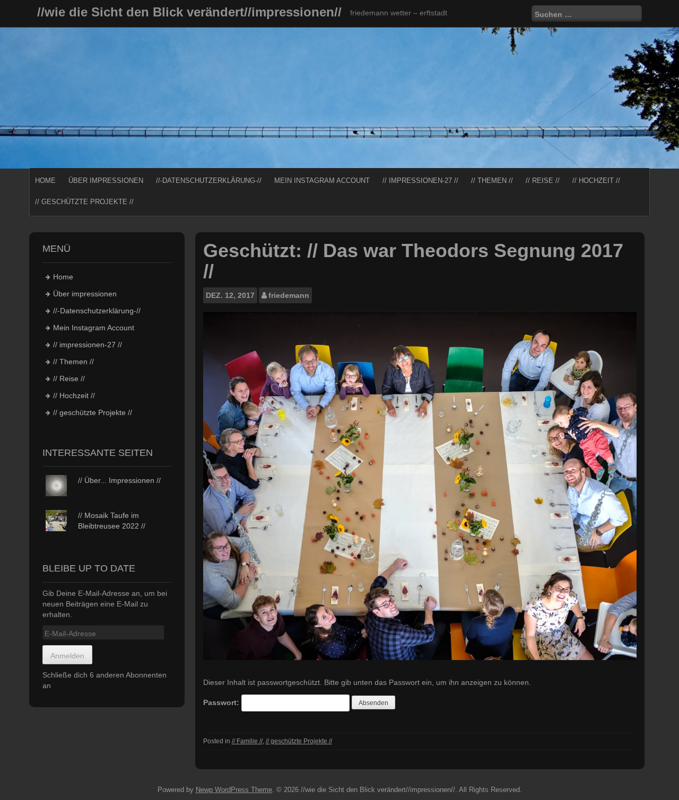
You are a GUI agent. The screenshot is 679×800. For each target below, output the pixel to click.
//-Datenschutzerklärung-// (209, 180)
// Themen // (492, 180)
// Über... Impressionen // (119, 480)
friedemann (288, 295)
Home (45, 180)
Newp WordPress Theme (234, 790)
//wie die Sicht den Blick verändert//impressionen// (189, 12)
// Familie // (247, 741)
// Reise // (543, 180)
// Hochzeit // (596, 180)
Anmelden (67, 656)
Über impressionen (105, 180)
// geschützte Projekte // (84, 202)
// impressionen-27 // (420, 180)
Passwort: (222, 702)
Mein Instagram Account (322, 180)
